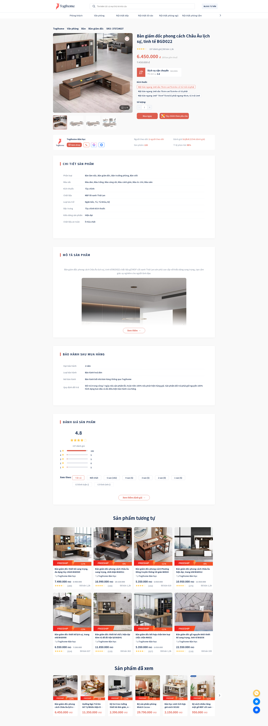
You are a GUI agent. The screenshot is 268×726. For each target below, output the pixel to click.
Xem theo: (65, 477)
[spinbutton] (144, 107)
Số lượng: (141, 102)
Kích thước (142, 82)
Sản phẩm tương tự (134, 518)
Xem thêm (174, 71)
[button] (139, 107)
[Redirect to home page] (64, 6)
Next (225, 15)
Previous (43, 15)
